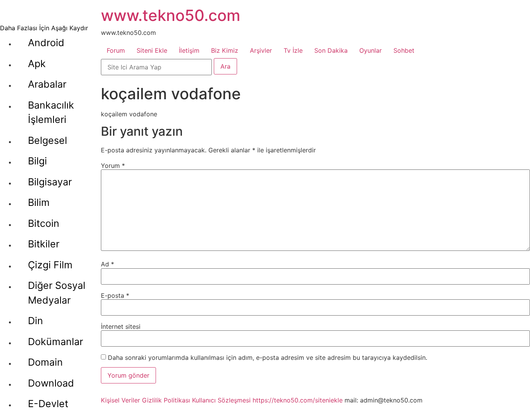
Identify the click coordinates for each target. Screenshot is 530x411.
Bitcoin (43, 223)
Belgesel (47, 140)
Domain (45, 362)
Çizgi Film (50, 265)
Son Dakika (331, 50)
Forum (116, 50)
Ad (107, 264)
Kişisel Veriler (120, 400)
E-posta (115, 295)
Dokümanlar (55, 341)
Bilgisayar (50, 182)
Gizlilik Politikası (166, 400)
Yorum (113, 165)
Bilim (39, 202)
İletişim (189, 50)
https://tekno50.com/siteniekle (298, 400)
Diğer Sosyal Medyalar (56, 293)
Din (35, 320)
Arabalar (47, 84)
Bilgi (37, 161)
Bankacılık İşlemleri (51, 112)
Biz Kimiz (224, 50)
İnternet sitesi (120, 326)
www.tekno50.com (170, 15)
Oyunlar (370, 50)
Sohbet (403, 50)
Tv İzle (293, 50)
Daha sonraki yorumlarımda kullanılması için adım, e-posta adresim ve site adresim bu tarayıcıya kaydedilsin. (267, 357)
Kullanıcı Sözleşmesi (221, 400)
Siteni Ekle (152, 50)
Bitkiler (43, 244)
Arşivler (261, 50)
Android (46, 42)
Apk (37, 63)
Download (51, 383)
